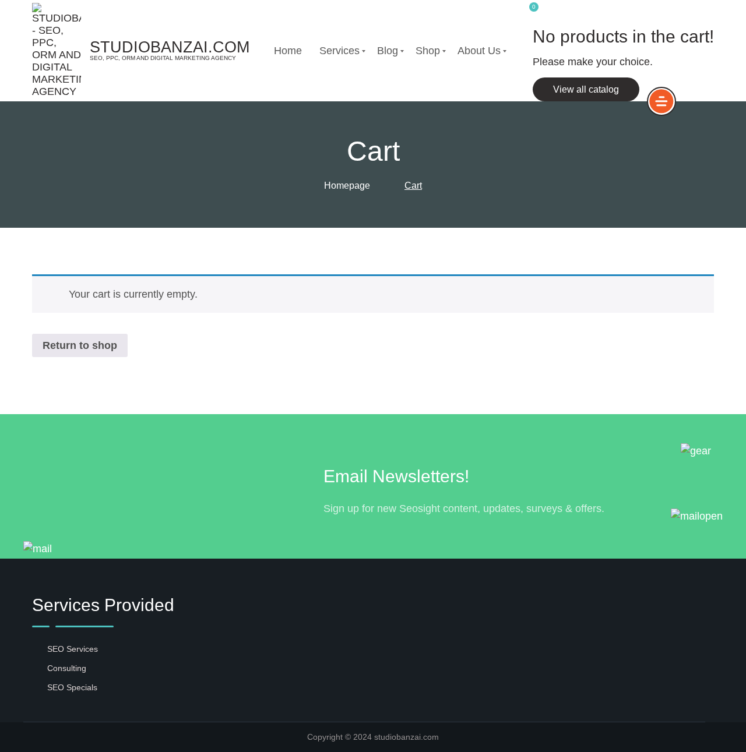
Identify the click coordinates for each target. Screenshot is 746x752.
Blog (387, 50)
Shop (428, 50)
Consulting (66, 668)
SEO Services (72, 649)
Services (339, 50)
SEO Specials (72, 687)
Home (288, 50)
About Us (479, 50)
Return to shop (80, 345)
